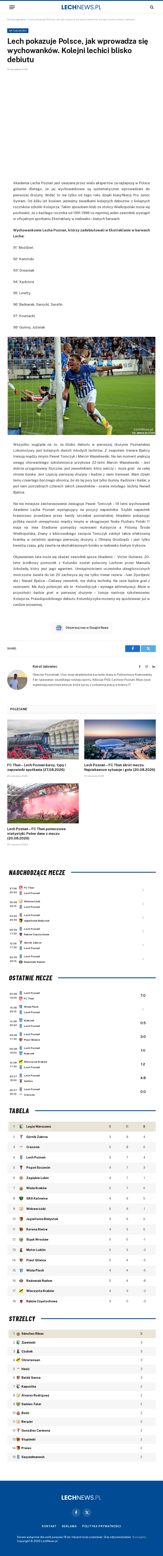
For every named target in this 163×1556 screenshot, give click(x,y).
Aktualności (18, 30)
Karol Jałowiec (45, 666)
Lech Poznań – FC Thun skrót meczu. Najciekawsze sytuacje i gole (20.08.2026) (119, 767)
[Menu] (12, 7)
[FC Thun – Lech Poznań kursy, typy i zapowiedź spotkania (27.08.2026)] (43, 740)
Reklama (69, 1526)
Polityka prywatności (101, 1526)
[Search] (151, 7)
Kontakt (49, 1526)
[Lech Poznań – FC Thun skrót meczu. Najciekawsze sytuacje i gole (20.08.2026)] (120, 740)
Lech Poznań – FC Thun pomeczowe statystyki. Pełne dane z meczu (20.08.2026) (36, 833)
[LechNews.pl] (81, 7)
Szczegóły (139, 1537)
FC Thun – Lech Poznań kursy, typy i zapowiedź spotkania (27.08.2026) (36, 767)
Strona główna (16, 19)
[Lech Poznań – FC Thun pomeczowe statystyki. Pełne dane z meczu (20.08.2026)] (43, 803)
